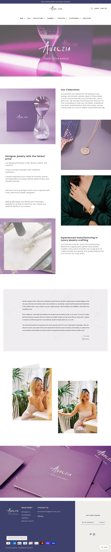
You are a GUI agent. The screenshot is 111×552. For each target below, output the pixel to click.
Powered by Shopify (25, 548)
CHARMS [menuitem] (50, 18)
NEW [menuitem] (22, 18)
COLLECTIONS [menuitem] (38, 18)
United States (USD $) (16, 538)
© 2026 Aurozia (11, 548)
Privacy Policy (28, 521)
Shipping (25, 518)
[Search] (91, 8)
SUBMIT (102, 522)
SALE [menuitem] (29, 18)
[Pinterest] (91, 534)
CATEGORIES (74, 18)
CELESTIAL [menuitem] (61, 18)
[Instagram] (94, 534)
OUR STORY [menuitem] (87, 18)
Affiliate (41, 516)
